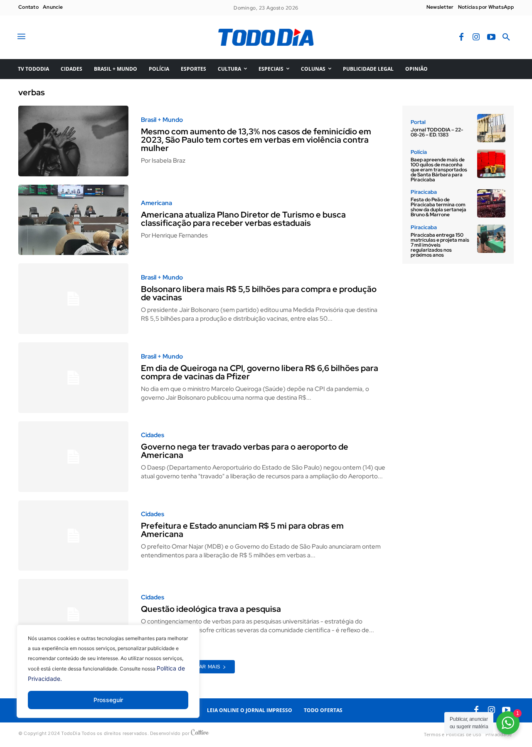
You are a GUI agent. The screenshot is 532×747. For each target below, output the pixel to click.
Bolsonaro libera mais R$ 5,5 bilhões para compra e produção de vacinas (259, 293)
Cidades (152, 435)
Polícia (419, 152)
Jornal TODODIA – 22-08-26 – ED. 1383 (437, 132)
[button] (506, 37)
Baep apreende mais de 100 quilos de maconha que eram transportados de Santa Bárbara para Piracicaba (439, 169)
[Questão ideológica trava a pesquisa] (73, 614)
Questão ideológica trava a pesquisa (211, 609)
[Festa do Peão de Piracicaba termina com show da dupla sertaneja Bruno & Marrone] (491, 203)
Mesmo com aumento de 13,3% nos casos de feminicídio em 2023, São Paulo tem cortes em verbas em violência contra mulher (256, 139)
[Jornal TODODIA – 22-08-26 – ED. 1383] (491, 128)
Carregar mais (198, 666)
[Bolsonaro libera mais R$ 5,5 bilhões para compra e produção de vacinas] (73, 298)
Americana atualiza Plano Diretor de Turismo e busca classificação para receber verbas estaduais (243, 218)
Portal (418, 122)
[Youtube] (491, 37)
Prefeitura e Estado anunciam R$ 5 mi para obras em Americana (242, 529)
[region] (108, 677)
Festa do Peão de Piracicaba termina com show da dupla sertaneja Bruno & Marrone (438, 207)
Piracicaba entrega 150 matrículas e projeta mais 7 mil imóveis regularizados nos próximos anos (440, 245)
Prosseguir (108, 699)
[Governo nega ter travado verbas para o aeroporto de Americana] (73, 456)
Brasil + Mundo (162, 120)
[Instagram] (476, 37)
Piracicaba (424, 192)
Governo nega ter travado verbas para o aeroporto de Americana (244, 450)
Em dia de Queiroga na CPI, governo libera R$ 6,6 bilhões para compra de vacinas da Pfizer (259, 372)
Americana (156, 203)
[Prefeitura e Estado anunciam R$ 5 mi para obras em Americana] (73, 535)
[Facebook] (461, 37)
